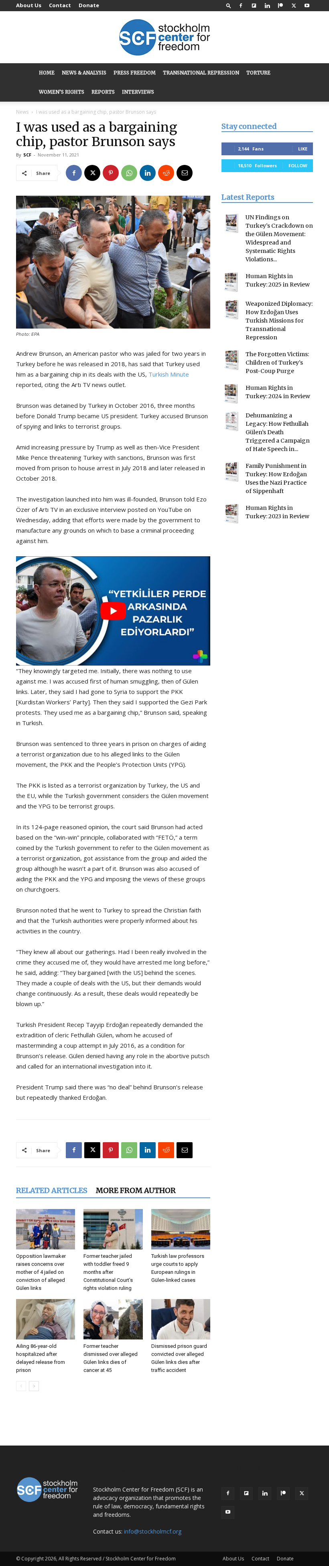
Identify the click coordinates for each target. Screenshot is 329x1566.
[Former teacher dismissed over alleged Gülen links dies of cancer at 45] (112, 1319)
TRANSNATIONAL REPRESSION (201, 73)
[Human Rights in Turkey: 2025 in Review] (231, 282)
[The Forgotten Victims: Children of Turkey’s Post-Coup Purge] (231, 360)
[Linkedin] (267, 5)
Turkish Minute (168, 374)
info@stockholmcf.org (152, 1531)
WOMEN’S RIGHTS (61, 92)
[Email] (185, 173)
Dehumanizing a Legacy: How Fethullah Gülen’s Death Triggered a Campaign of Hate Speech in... (278, 432)
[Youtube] (307, 5)
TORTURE (258, 73)
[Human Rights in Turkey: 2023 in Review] (231, 514)
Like (302, 149)
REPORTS (103, 92)
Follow (297, 165)
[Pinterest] (111, 173)
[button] (229, 5)
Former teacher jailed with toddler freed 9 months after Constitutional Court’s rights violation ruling (108, 1272)
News (22, 111)
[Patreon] (280, 5)
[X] (294, 5)
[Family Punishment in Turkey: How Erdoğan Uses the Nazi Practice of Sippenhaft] (231, 472)
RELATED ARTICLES (51, 1190)
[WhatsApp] (129, 173)
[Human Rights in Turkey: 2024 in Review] (231, 394)
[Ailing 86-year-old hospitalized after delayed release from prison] (45, 1319)
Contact (60, 5)
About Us (28, 5)
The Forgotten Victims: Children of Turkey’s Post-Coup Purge (277, 363)
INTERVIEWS (138, 92)
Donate (89, 5)
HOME (47, 73)
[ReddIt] (166, 173)
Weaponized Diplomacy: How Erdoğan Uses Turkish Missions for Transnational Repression (279, 320)
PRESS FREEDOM (135, 73)
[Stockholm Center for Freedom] (164, 37)
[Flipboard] (254, 5)
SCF (27, 155)
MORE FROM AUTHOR (136, 1190)
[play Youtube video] (113, 610)
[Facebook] (241, 5)
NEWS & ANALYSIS (84, 73)
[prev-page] (21, 1386)
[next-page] (34, 1386)
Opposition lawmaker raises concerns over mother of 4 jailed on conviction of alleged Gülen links (41, 1272)
